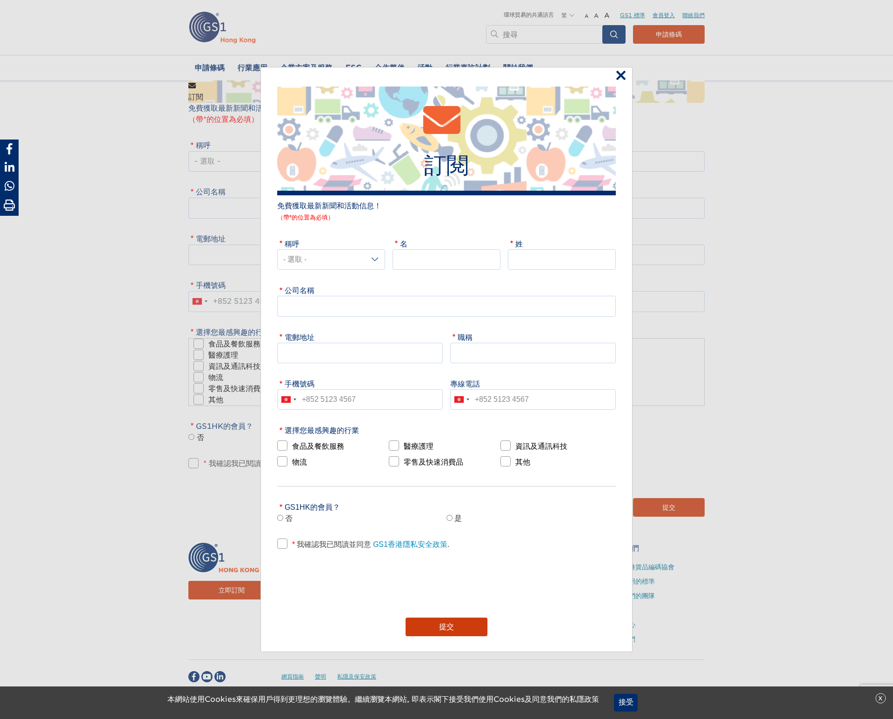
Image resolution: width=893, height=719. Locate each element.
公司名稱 (299, 290)
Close (618, 76)
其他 (522, 462)
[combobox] (288, 399)
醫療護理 (418, 446)
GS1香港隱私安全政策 (409, 544)
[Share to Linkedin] (9, 167)
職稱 (465, 337)
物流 (299, 462)
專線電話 (465, 383)
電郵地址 (299, 337)
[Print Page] (9, 205)
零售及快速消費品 (433, 462)
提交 (446, 627)
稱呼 (292, 243)
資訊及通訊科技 (541, 446)
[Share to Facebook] (9, 149)
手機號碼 (299, 383)
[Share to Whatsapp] (9, 186)
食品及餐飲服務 (318, 446)
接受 (626, 702)
